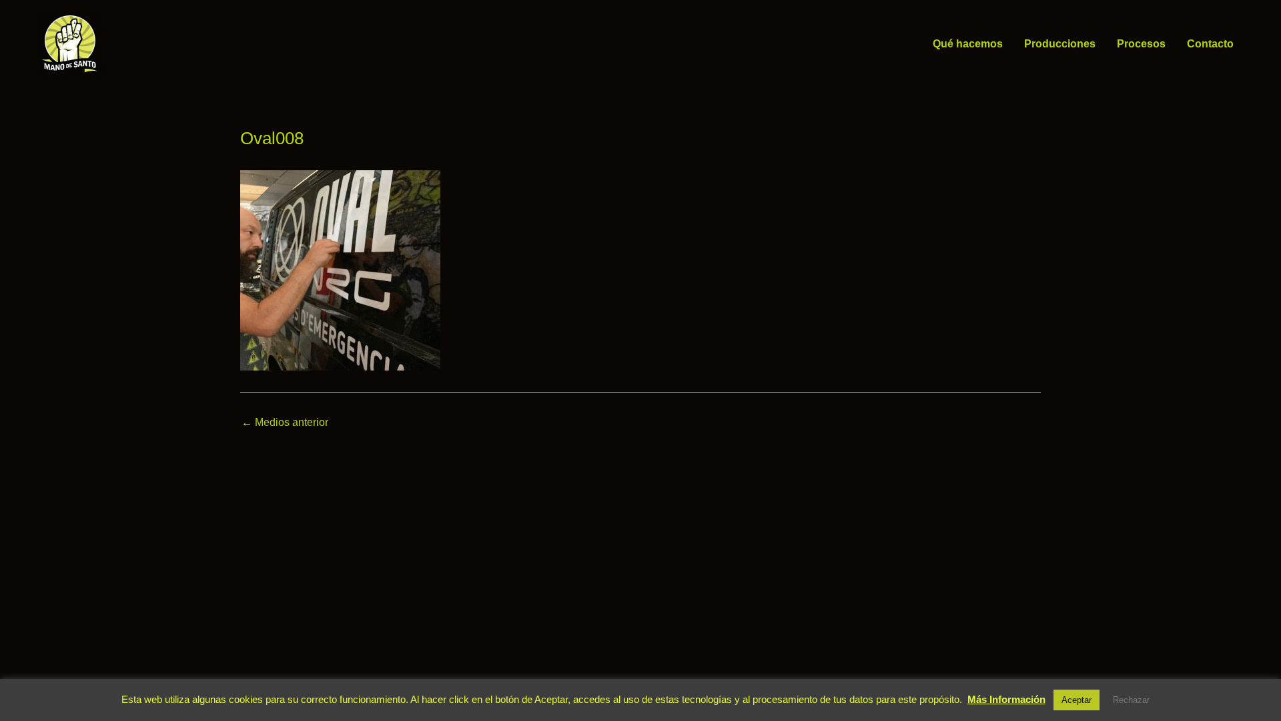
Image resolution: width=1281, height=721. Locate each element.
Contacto (1210, 43)
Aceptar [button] (1076, 700)
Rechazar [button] (1131, 700)
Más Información (1006, 699)
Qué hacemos (968, 43)
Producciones (1060, 43)
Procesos (1141, 43)
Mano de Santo (122, 43)
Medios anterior (285, 422)
